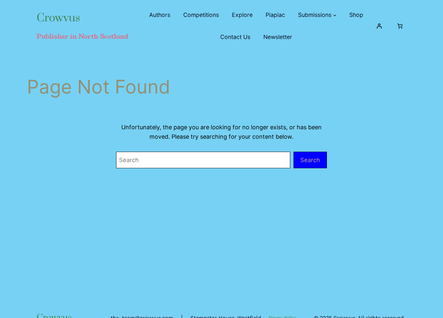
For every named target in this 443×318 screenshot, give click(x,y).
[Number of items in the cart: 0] (399, 25)
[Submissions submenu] (335, 15)
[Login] (379, 25)
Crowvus (58, 18)
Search (310, 159)
